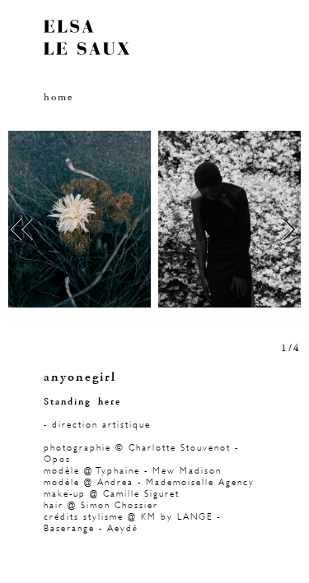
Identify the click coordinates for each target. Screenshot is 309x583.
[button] (81, 229)
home (58, 97)
